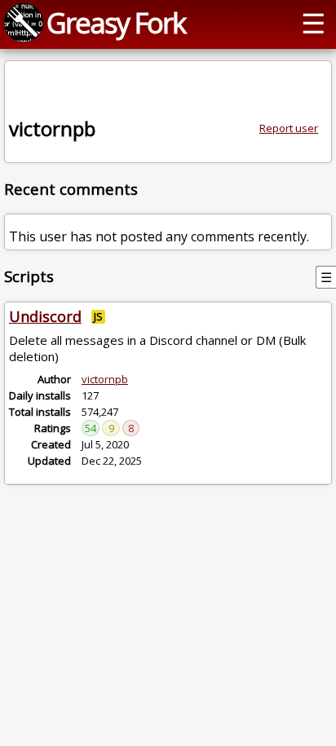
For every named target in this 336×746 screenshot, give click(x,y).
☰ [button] (313, 22)
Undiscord (45, 316)
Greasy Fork (115, 22)
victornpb (105, 379)
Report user (288, 128)
